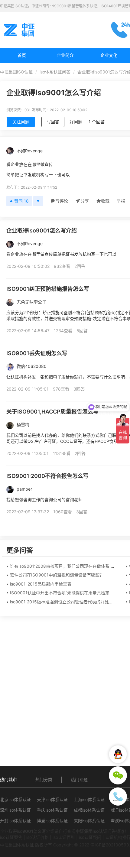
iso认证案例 (11, 837)
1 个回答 (97, 121)
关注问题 (20, 121)
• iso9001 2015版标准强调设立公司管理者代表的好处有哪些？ (66, 601)
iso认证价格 (37, 837)
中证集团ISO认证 (16, 71)
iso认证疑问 (90, 837)
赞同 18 (21, 200)
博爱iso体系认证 (52, 820)
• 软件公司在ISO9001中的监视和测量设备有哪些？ (55, 574)
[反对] (38, 201)
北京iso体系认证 (15, 799)
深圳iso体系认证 (15, 810)
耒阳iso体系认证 (89, 820)
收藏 (105, 200)
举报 (121, 200)
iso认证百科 (64, 837)
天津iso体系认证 (52, 799)
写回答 (53, 121)
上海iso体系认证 (89, 799)
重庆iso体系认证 (52, 810)
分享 (84, 200)
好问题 (76, 121)
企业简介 (65, 55)
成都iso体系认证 (89, 810)
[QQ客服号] (118, 754)
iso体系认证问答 (55, 71)
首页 (22, 55)
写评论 (61, 200)
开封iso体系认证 (15, 820)
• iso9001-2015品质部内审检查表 (38, 583)
